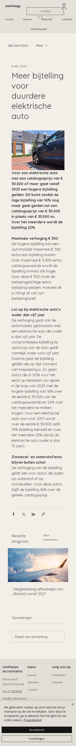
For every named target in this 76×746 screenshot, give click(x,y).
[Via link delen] (43, 514)
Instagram (59, 675)
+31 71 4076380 (12, 691)
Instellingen (37, 739)
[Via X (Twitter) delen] (23, 514)
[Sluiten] (70, 707)
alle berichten (18, 45)
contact (32, 689)
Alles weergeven (50, 537)
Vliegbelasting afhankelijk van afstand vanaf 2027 (38, 591)
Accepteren (37, 730)
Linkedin (57, 682)
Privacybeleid (33, 720)
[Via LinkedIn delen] (33, 514)
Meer (39, 45)
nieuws (31, 675)
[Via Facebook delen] (13, 514)
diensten (33, 682)
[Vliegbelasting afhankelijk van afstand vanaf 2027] (38, 565)
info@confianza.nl (14, 698)
